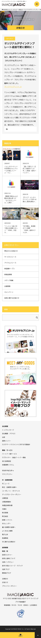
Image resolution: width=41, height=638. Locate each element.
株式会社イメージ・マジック (10, 9)
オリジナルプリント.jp (13, 86)
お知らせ (21, 9)
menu (37, 4)
